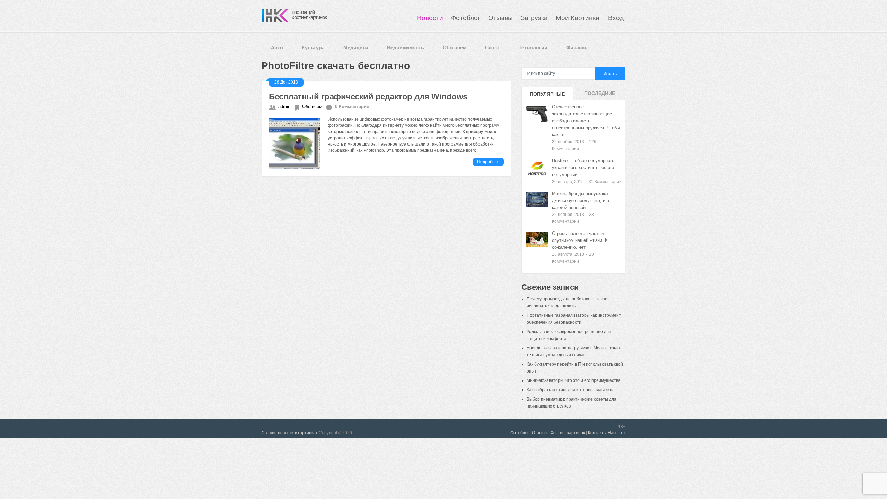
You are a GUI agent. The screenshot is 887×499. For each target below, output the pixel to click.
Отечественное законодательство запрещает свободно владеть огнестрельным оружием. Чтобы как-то (586, 120)
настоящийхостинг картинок (309, 14)
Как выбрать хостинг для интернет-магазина (571, 389)
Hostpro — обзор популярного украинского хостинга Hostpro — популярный (586, 167)
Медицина (355, 47)
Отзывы (500, 17)
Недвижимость (405, 47)
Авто (277, 47)
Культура (313, 47)
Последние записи (599, 95)
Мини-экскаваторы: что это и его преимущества (574, 380)
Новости (430, 17)
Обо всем (454, 47)
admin (284, 106)
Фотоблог (465, 17)
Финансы (577, 47)
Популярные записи (547, 95)
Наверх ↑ (616, 432)
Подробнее (488, 161)
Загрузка (534, 17)
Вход (616, 17)
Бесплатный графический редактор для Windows (368, 96)
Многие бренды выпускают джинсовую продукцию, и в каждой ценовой (580, 200)
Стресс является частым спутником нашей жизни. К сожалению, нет (580, 240)
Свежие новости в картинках (290, 432)
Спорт (492, 47)
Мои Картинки (578, 17)
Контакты (597, 432)
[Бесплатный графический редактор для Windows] (298, 142)
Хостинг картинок (568, 432)
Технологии (533, 47)
